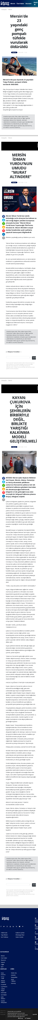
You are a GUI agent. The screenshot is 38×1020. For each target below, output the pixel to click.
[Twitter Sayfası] (4, 926)
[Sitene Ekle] (23, 926)
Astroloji (13, 983)
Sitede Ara (14, 973)
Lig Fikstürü (4, 986)
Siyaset (3, 962)
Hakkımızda (4, 933)
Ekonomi (28, 4)
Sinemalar (3, 992)
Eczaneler (3, 984)
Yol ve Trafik (2, 977)
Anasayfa (4, 9)
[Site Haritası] (20, 926)
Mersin (13, 4)
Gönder (34, 358)
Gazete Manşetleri (4, 1001)
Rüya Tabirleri (13, 980)
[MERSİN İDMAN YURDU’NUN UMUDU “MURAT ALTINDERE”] (19, 199)
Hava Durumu (3, 973)
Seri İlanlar (4, 995)
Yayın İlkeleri (4, 935)
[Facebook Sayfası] (2, 926)
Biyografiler (14, 977)
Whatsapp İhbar (20, 935)
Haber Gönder (19, 937)
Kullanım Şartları (20, 933)
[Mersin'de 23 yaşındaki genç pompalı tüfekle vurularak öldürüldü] (19, 66)
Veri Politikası (4, 937)
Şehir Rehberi (3, 997)
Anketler (13, 975)
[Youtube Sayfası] (11, 926)
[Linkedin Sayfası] (14, 926)
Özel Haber (20, 4)
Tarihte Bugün (3, 989)
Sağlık (2, 964)
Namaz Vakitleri (3, 981)
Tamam (28, 1018)
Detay (21, 1018)
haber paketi (3, 1016)
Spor (2, 966)
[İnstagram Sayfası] (8, 926)
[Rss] (17, 926)
